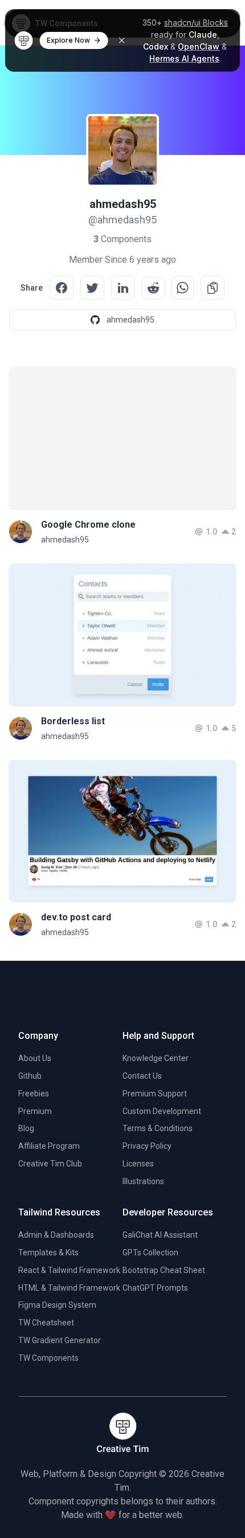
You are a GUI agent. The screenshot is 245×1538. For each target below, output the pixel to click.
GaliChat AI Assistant (160, 1234)
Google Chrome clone (88, 524)
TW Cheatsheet (46, 1322)
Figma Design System (57, 1304)
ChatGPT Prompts (155, 1287)
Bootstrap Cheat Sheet (163, 1270)
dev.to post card (76, 917)
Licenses (138, 1163)
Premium (35, 1111)
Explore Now (68, 40)
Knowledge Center (155, 1058)
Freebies (33, 1093)
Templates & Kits (48, 1252)
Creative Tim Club (50, 1163)
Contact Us (142, 1075)
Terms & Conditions (157, 1128)
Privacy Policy (147, 1146)
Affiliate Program (49, 1146)
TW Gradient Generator (59, 1340)
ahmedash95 (65, 539)
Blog (26, 1128)
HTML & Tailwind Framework (69, 1287)
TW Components (48, 1357)
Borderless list (73, 721)
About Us (34, 1058)
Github (30, 1075)
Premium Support (154, 1093)
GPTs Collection (150, 1252)
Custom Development (161, 1111)
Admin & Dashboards (56, 1234)
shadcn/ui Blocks (196, 22)
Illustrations (143, 1181)
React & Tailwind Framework (69, 1270)
